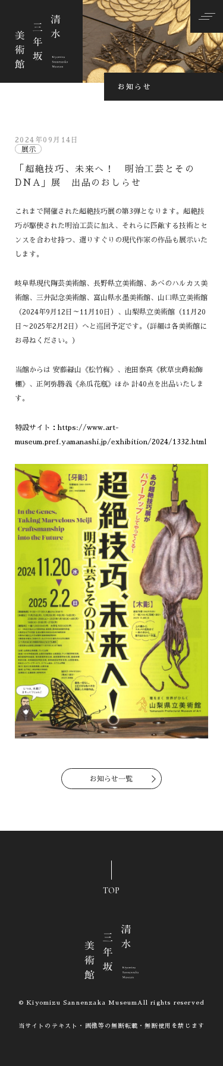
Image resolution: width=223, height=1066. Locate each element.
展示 (28, 149)
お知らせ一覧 (111, 779)
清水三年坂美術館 (41, 41)
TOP (111, 888)
